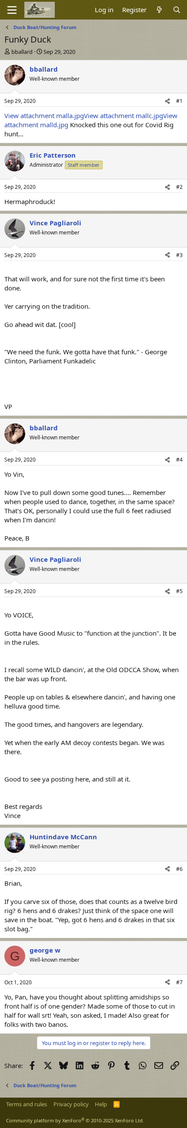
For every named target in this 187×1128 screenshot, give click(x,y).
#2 (179, 187)
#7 (179, 982)
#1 (179, 101)
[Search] (176, 10)
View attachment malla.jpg (44, 115)
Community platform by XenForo (75, 1120)
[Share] (167, 101)
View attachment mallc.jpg (123, 115)
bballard (22, 52)
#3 (179, 255)
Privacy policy (71, 1104)
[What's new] (159, 10)
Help (101, 1104)
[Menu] (12, 10)
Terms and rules (26, 1104)
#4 (179, 459)
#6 (179, 869)
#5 (179, 591)
